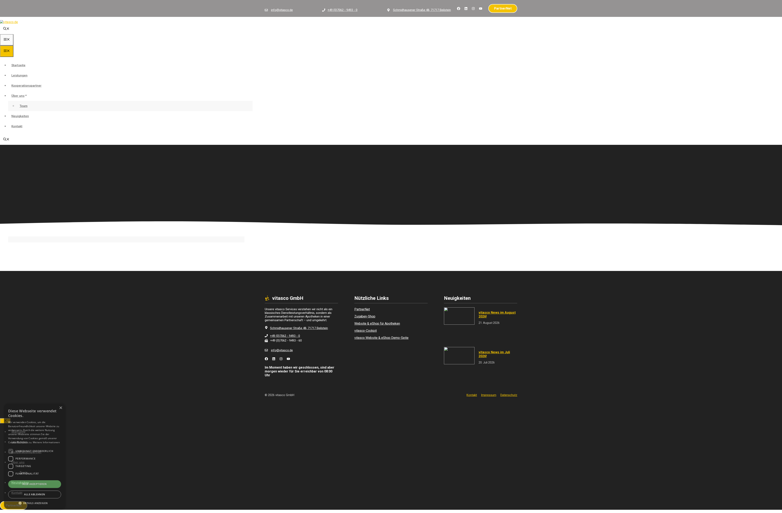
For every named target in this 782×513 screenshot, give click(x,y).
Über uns (17, 96)
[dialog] (34, 456)
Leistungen (19, 75)
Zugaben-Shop (364, 316)
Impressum (488, 395)
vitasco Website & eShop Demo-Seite (381, 338)
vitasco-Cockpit (365, 331)
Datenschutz (508, 395)
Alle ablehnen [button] (34, 494)
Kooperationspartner (26, 85)
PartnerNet (503, 8)
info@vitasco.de (282, 10)
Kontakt (16, 126)
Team (23, 106)
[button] (6, 29)
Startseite (18, 65)
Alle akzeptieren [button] (34, 484)
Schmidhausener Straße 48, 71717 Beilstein (422, 10)
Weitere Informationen (46, 442)
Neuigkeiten (20, 116)
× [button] (60, 407)
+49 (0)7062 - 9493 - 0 (342, 10)
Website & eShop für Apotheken (377, 323)
